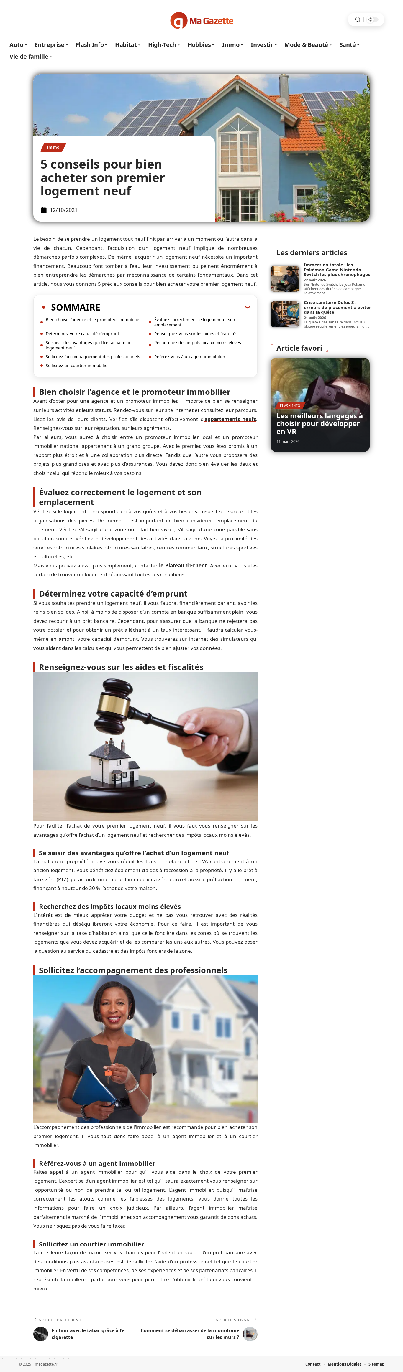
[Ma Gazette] (201, 19)
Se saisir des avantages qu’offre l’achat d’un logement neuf (89, 345)
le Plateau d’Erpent (183, 565)
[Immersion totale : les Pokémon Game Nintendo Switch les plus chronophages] (285, 279)
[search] (358, 19)
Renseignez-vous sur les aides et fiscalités (195, 333)
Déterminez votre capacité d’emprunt (82, 333)
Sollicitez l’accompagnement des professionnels (93, 356)
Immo (53, 147)
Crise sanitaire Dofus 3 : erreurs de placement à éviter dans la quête (337, 307)
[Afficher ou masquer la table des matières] (175, 307)
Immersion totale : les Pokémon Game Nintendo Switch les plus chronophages (337, 269)
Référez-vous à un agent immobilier (189, 356)
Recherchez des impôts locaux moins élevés (197, 342)
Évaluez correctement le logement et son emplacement (194, 322)
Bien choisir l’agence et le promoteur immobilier (93, 319)
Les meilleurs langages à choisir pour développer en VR (319, 423)
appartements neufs (230, 419)
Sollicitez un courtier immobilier (77, 365)
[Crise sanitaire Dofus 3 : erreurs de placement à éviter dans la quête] (285, 314)
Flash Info (290, 405)
